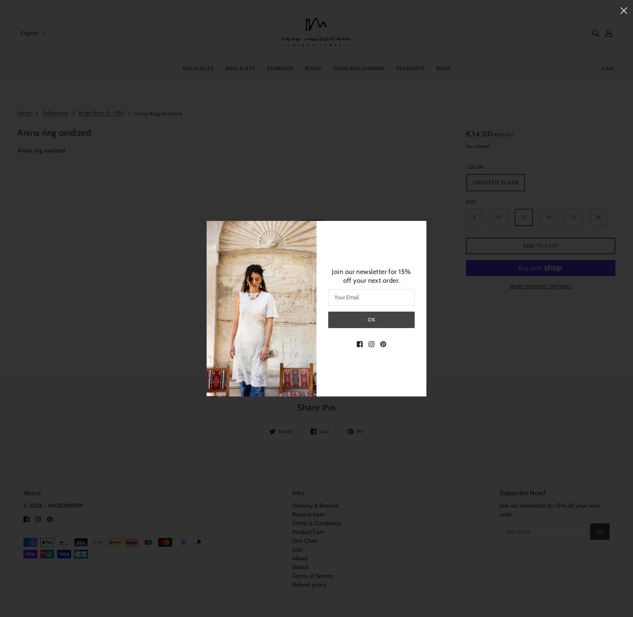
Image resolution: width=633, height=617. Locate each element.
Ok (371, 319)
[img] (360, 343)
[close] (624, 10)
